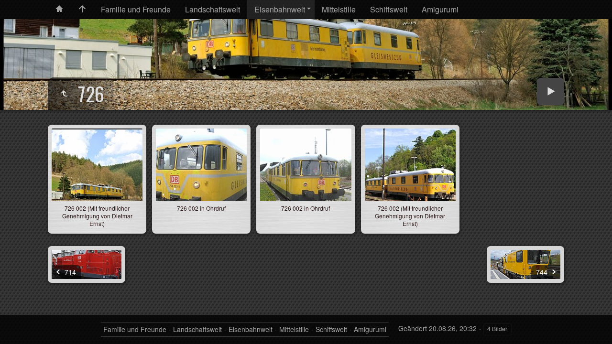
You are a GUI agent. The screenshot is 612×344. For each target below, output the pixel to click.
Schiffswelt (388, 9)
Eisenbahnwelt (279, 9)
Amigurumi (440, 9)
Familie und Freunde (136, 9)
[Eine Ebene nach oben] (64, 94)
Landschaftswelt (212, 9)
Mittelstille (339, 9)
